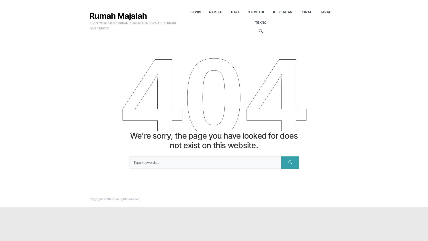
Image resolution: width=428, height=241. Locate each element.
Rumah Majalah (118, 16)
